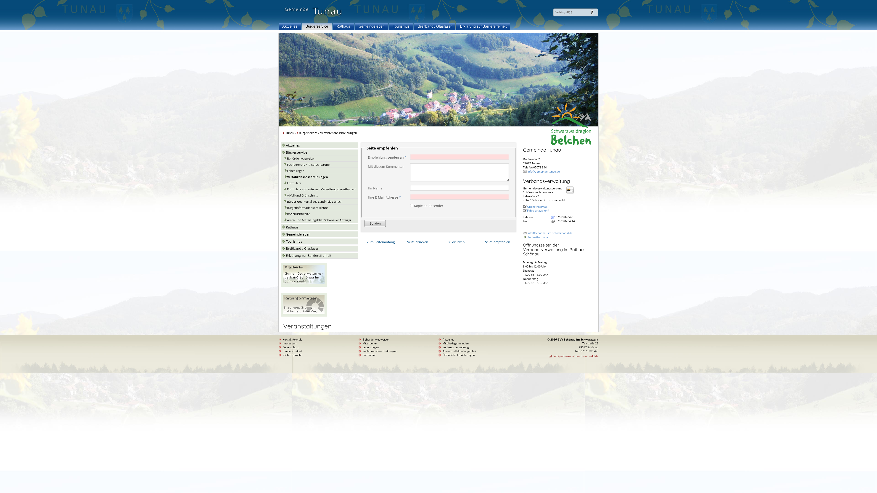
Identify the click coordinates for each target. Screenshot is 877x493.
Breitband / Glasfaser (435, 26)
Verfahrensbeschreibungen (307, 177)
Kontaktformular (538, 237)
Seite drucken (417, 242)
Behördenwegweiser (301, 158)
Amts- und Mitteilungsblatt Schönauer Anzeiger (319, 220)
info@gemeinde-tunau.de (544, 171)
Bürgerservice (317, 26)
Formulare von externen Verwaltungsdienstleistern (321, 189)
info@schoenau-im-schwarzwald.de (550, 233)
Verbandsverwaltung (456, 347)
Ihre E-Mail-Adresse (384, 197)
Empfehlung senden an (387, 157)
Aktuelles (289, 26)
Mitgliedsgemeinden (456, 343)
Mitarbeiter (370, 343)
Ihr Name (375, 188)
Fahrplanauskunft (538, 210)
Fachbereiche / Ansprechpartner (309, 165)
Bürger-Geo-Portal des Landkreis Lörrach (314, 202)
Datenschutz (291, 347)
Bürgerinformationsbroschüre (307, 208)
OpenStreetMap (537, 207)
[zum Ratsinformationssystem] (304, 315)
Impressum (290, 343)
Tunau (289, 133)
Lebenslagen (295, 171)
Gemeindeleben (372, 26)
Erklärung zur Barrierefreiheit (483, 26)
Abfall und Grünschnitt (302, 195)
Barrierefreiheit (293, 351)
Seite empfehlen (497, 242)
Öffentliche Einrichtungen (459, 355)
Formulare (294, 183)
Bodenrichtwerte (298, 214)
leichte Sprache (292, 355)
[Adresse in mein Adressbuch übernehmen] (571, 193)
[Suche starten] (592, 12)
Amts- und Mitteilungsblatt (459, 351)
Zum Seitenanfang (381, 242)
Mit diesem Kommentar (386, 166)
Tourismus (401, 26)
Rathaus (343, 26)
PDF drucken (455, 242)
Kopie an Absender (428, 206)
